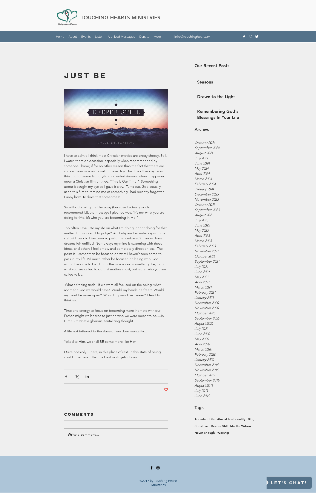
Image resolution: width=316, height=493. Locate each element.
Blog (251, 419)
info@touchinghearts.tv (192, 36)
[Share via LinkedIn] (87, 376)
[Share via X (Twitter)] (77, 376)
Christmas (201, 426)
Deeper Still (219, 426)
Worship (223, 433)
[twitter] (257, 36)
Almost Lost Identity (231, 419)
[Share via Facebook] (66, 376)
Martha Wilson (240, 426)
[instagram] (250, 36)
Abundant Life (205, 419)
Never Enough (205, 433)
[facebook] (244, 36)
